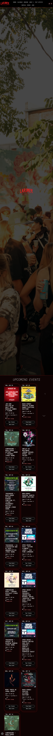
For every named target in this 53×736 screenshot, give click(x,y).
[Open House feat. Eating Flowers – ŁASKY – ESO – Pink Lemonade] (28, 535)
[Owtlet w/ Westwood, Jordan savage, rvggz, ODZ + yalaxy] (28, 439)
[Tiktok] (49, 4)
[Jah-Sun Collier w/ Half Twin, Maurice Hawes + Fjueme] (11, 394)
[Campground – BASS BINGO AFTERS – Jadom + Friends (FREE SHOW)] (11, 439)
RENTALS (24, 5)
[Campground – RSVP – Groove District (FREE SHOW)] (11, 580)
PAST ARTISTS (39, 2)
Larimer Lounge (10, 418)
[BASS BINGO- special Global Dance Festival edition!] (28, 394)
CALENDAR (19, 2)
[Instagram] (51, 4)
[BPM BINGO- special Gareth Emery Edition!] (28, 483)
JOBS (33, 5)
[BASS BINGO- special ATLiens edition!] (28, 679)
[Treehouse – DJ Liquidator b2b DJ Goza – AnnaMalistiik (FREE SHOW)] (11, 535)
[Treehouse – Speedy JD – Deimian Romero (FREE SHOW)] (11, 630)
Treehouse (8, 515)
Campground (9, 461)
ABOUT (30, 2)
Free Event (28, 422)
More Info (11, 424)
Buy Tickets (12, 422)
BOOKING (26, 2)
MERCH (28, 5)
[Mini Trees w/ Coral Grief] (11, 679)
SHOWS (14, 2)
